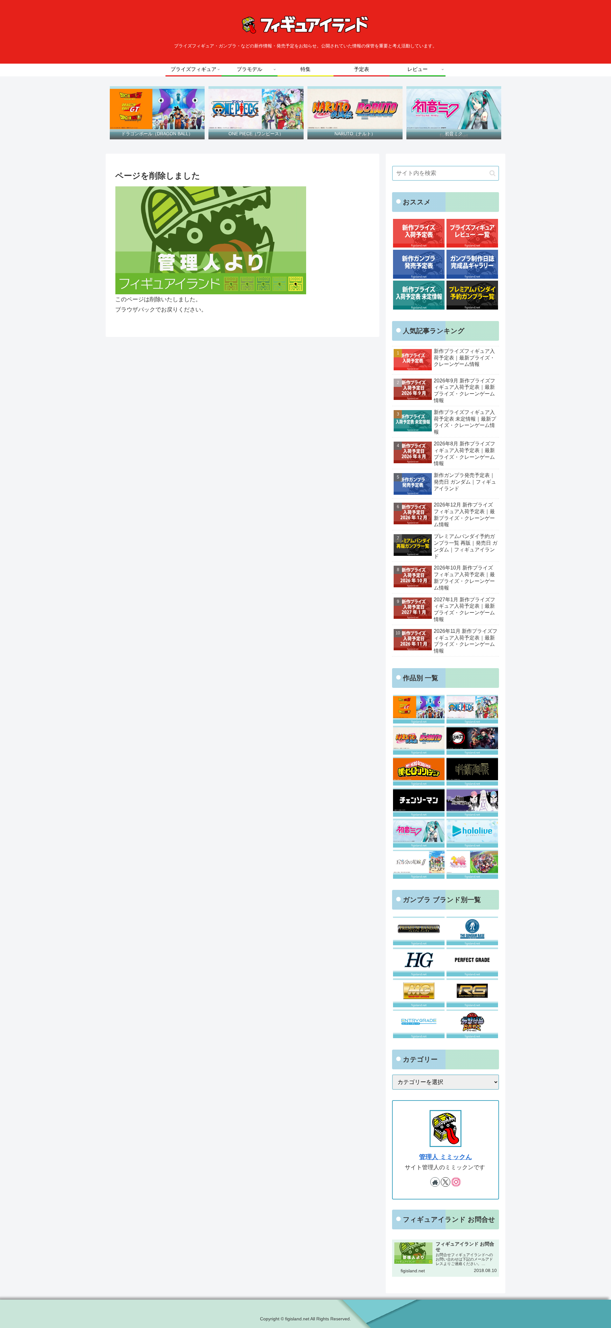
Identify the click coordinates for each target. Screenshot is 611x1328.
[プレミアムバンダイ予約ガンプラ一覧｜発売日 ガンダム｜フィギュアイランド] (472, 295)
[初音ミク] (418, 833)
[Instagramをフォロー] (456, 1182)
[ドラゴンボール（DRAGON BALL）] (418, 709)
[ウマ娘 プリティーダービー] (472, 864)
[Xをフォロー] (445, 1182)
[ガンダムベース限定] (472, 931)
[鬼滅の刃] (472, 740)
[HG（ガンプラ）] (418, 961)
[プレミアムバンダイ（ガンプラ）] (418, 931)
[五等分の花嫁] (418, 864)
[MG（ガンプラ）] (418, 992)
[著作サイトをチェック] (435, 1182)
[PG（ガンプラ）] (472, 961)
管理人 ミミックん (445, 1156)
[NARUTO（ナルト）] (418, 740)
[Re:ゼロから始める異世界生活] (472, 802)
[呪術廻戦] (472, 771)
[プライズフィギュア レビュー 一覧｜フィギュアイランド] (472, 233)
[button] (492, 173)
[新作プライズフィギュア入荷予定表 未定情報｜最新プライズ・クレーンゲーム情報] (418, 295)
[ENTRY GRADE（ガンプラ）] (418, 1024)
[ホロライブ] (472, 833)
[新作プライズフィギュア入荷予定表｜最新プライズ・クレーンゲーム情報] (418, 233)
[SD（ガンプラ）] (472, 1024)
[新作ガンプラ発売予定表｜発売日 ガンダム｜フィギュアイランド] (418, 264)
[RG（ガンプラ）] (472, 992)
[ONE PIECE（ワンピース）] (472, 709)
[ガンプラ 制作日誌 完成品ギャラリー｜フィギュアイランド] (472, 264)
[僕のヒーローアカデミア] (418, 771)
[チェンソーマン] (418, 802)
